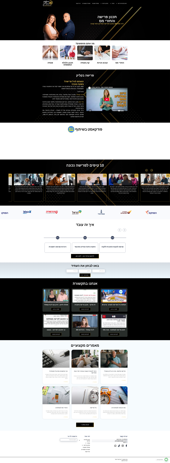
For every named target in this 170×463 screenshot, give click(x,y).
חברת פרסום (125, 460)
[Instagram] (123, 446)
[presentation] (119, 230)
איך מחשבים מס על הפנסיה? (58, 371)
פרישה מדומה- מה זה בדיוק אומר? (115, 371)
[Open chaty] (166, 459)
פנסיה (113, 3)
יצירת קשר (78, 3)
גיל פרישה (93, 407)
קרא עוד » (124, 380)
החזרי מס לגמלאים (62, 407)
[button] (146, 170)
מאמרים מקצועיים (86, 3)
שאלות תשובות (95, 3)
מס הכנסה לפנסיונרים (118, 407)
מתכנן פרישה (105, 3)
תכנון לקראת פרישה (122, 3)
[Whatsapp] (115, 446)
